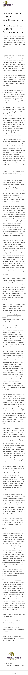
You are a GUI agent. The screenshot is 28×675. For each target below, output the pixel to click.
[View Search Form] (24, 3)
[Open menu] (21, 4)
